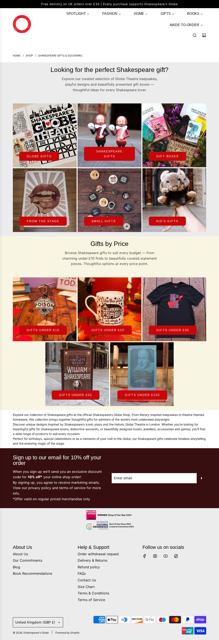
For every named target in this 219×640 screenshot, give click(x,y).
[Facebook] (144, 556)
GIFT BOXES (167, 156)
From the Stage (43, 221)
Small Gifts (104, 221)
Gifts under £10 (43, 330)
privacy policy (39, 488)
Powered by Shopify (67, 632)
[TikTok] (176, 556)
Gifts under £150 (142, 395)
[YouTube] (165, 556)
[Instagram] (155, 556)
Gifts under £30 (172, 330)
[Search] (194, 35)
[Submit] (201, 478)
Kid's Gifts (167, 221)
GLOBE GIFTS (39, 156)
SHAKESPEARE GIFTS (109, 154)
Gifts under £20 (108, 330)
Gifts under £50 (75, 395)
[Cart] (204, 35)
